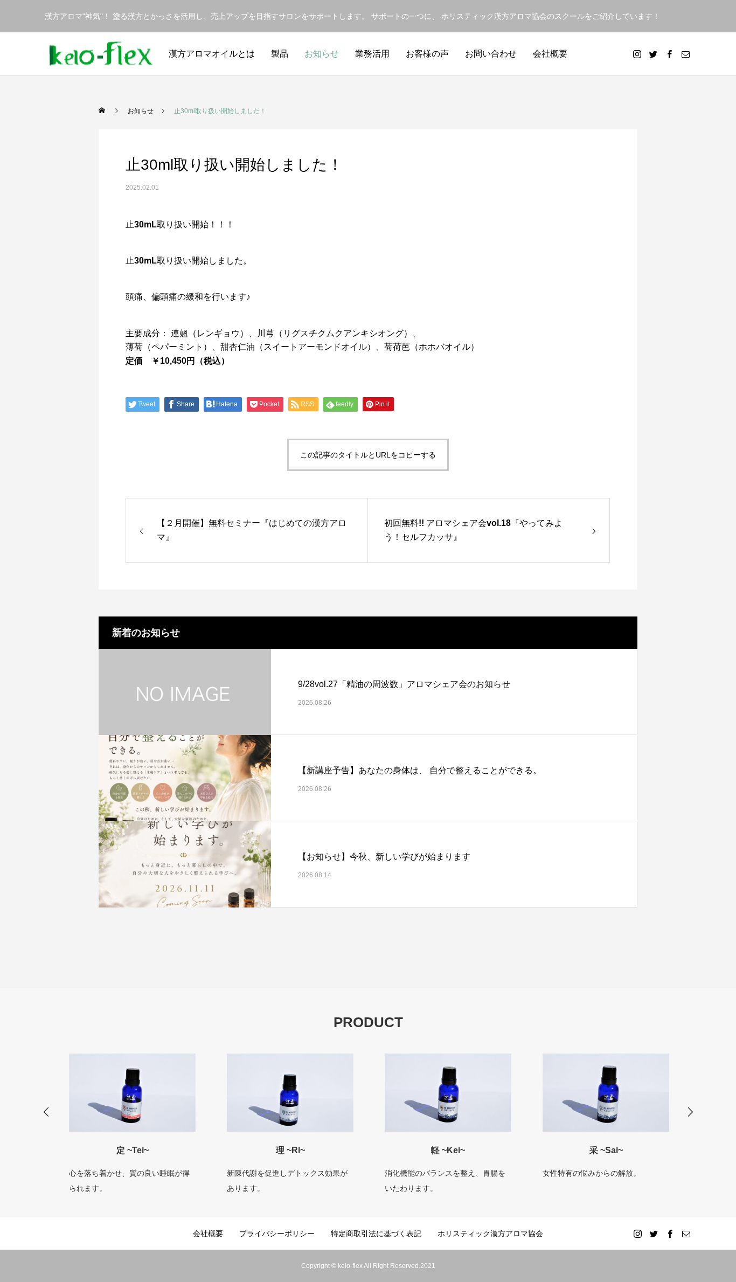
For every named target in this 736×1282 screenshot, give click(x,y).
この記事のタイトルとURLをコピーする (368, 455)
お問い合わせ (491, 53)
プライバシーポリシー (277, 1233)
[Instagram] (637, 53)
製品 (279, 53)
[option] (146, 1116)
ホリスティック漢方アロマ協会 (490, 1233)
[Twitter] (653, 53)
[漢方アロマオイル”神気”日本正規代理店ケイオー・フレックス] (101, 54)
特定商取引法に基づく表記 (376, 1233)
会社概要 (550, 53)
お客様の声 (427, 53)
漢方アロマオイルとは (212, 53)
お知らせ (321, 53)
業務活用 (372, 53)
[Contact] (685, 53)
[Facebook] (669, 53)
